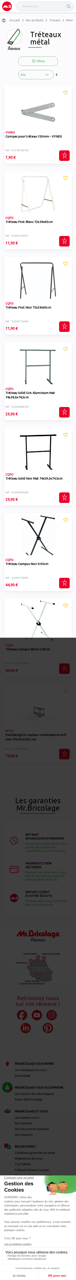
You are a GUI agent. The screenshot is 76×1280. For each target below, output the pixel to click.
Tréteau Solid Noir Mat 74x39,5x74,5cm (33, 478)
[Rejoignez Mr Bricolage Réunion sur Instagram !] (51, 1015)
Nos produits (35, 20)
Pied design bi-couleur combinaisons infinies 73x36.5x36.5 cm (36, 737)
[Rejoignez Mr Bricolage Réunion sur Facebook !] (22, 1015)
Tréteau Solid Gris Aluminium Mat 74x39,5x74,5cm (30, 395)
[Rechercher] (69, 6)
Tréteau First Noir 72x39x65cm (28, 307)
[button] (65, 93)
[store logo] (7, 6)
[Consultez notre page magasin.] (38, 969)
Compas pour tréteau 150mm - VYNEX (33, 136)
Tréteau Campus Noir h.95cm (26, 564)
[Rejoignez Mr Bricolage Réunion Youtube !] (37, 1015)
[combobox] (45, 6)
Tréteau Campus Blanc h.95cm (27, 649)
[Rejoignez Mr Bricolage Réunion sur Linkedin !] (25, 1028)
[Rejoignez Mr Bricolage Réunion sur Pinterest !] (48, 1028)
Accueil (15, 20)
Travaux (55, 20)
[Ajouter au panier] (64, 155)
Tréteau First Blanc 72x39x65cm (29, 222)
